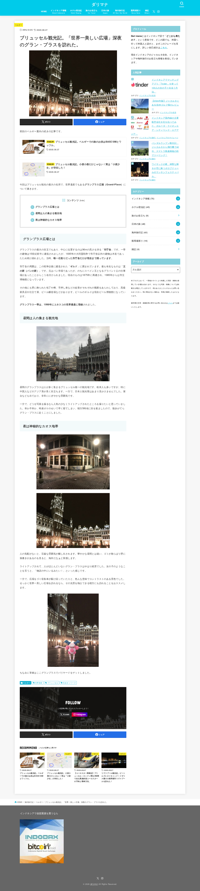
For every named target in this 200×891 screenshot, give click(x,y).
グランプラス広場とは (45, 206)
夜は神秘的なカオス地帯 (47, 219)
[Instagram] (158, 11)
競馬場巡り (140, 240)
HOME (44, 11)
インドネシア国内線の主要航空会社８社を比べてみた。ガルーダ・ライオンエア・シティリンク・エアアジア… (155, 125)
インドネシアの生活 (147, 95)
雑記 (136, 249)
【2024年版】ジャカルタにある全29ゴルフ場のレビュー (165, 104)
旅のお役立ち (140, 215)
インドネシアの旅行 (147, 137)
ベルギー (18, 25)
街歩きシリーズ (69, 682)
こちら (163, 47)
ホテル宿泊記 (141, 207)
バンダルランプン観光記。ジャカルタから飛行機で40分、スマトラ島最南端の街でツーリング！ (165, 149)
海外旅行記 (140, 232)
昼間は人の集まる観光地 (47, 213)
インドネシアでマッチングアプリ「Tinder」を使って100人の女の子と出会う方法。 (165, 85)
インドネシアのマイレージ (167, 137)
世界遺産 (38, 682)
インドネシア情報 (143, 198)
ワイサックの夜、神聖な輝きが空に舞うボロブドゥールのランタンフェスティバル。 (165, 170)
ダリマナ (100, 4)
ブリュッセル (52, 682)
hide (82, 200)
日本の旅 (138, 223)
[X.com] (154, 11)
